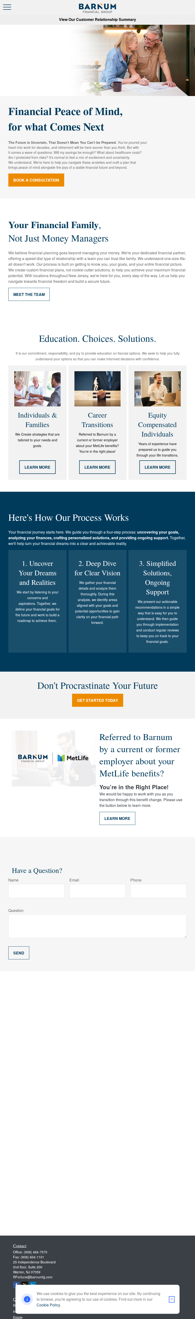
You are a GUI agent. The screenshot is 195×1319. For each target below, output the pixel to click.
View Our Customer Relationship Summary (97, 19)
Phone (135, 880)
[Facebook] (16, 1285)
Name (13, 880)
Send (18, 953)
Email (74, 880)
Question (16, 910)
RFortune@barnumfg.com (33, 1277)
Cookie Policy (48, 1305)
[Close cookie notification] (172, 1299)
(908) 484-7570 (35, 1252)
